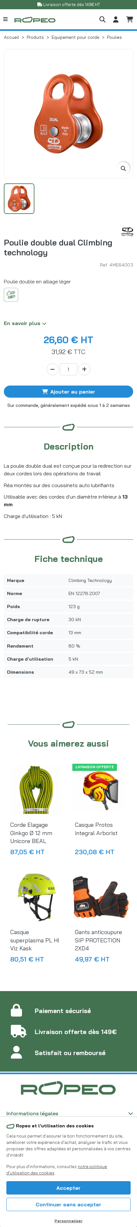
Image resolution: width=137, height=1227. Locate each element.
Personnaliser (68, 1220)
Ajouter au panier (72, 391)
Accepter (68, 1188)
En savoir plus (23, 323)
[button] (102, 19)
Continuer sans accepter (68, 1204)
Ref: (104, 264)
